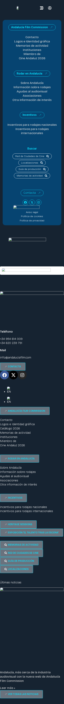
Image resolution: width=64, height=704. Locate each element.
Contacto (32, 37)
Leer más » (7, 688)
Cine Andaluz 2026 (32, 58)
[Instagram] (38, 202)
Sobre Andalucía (32, 83)
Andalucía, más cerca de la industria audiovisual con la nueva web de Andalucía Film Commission (30, 676)
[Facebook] (25, 202)
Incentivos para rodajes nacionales (32, 125)
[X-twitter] (32, 202)
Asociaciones (32, 96)
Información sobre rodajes (32, 87)
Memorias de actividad (32, 46)
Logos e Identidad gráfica (32, 41)
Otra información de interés (32, 100)
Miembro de (32, 54)
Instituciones (32, 50)
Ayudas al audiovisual (32, 91)
